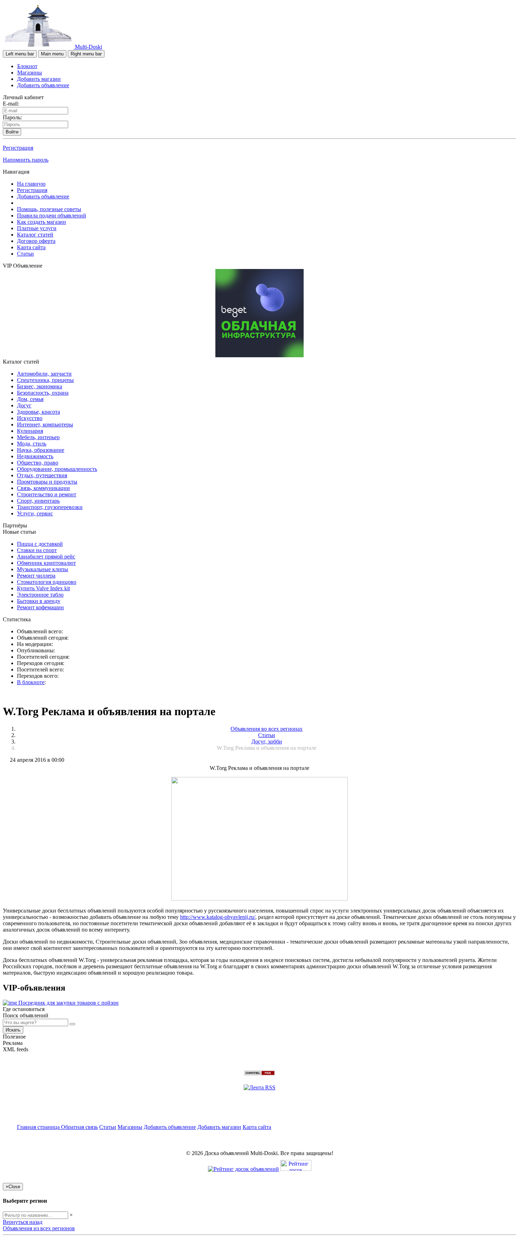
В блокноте (30, 682)
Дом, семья (30, 399)
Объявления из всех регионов (39, 1228)
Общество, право (37, 463)
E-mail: (11, 104)
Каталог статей (35, 235)
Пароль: (12, 117)
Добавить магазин (39, 79)
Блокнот (27, 66)
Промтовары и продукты (47, 482)
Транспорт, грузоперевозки (50, 507)
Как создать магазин (41, 222)
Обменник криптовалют (46, 563)
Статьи (25, 254)
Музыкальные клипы (42, 569)
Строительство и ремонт (46, 494)
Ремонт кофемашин (40, 607)
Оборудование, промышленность (57, 469)
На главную (31, 184)
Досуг (24, 405)
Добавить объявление (43, 85)
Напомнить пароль (25, 160)
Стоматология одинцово (46, 582)
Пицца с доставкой (40, 544)
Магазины (29, 73)
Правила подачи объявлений (51, 216)
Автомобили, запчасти (44, 374)
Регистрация (18, 148)
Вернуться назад (22, 1222)
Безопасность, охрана (42, 393)
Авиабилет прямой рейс (46, 557)
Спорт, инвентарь (38, 501)
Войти (12, 131)
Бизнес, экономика (39, 386)
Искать (13, 1030)
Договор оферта (36, 241)
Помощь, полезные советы (49, 209)
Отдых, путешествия (42, 475)
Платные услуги (36, 228)
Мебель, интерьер (38, 437)
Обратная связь (79, 1127)
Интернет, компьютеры (45, 424)
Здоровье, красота (38, 412)
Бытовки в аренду (38, 601)
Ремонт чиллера (36, 576)
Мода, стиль (31, 444)
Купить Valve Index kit (43, 588)
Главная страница (39, 1127)
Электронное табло (40, 595)
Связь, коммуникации (43, 488)
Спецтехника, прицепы (45, 380)
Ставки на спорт (37, 550)
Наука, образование (40, 450)
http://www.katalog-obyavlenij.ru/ (217, 917)
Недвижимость (35, 456)
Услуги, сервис (35, 513)
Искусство (29, 418)
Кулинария (30, 431)
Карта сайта (31, 247)
